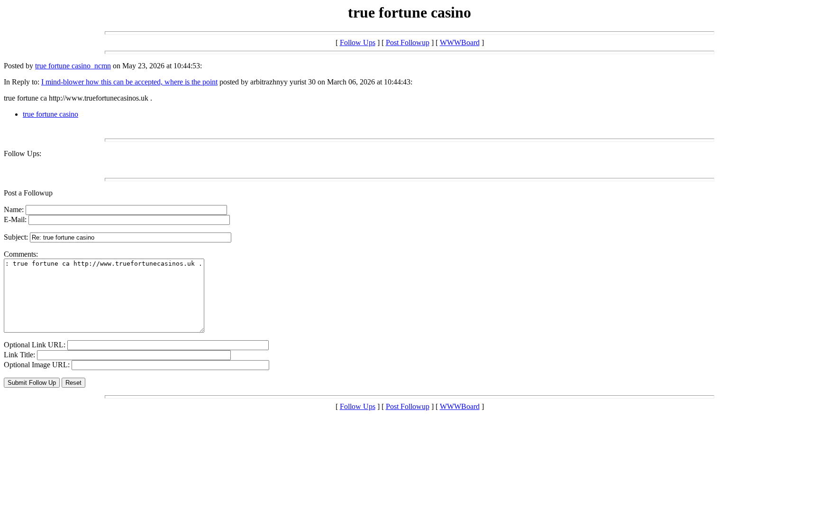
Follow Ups (357, 42)
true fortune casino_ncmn (73, 66)
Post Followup (407, 42)
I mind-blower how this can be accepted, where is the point (129, 82)
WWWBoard (460, 42)
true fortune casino (50, 114)
